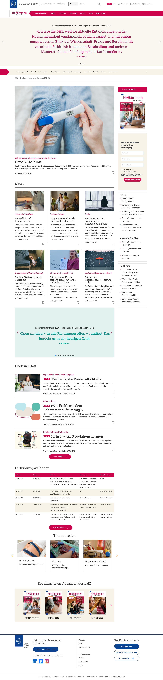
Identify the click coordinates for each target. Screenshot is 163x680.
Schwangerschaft (22, 72)
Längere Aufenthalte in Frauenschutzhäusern (62, 220)
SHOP (35, 4)
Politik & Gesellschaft (91, 72)
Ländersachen (113, 72)
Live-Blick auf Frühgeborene (23, 220)
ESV (16, 78)
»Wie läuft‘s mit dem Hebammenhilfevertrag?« (63, 407)
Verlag (44, 4)
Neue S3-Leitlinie (28, 162)
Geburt (33, 72)
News (53, 13)
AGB (62, 677)
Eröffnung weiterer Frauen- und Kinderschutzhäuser (96, 221)
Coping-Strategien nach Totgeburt (28, 278)
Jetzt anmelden (44, 649)
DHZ (20, 4)
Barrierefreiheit (91, 677)
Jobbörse (60, 4)
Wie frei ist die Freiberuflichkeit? (75, 379)
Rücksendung (84, 647)
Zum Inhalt (58, 457)
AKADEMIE (27, 4)
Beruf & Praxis (55, 72)
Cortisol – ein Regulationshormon (76, 436)
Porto (81, 643)
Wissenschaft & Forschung (72, 72)
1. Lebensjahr (43, 72)
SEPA (81, 665)
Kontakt (124, 646)
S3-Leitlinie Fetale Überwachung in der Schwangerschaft (130, 273)
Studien (62, 13)
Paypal (81, 658)
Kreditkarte (83, 661)
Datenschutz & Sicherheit (74, 677)
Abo (91, 13)
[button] (2, 41)
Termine (72, 13)
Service (51, 4)
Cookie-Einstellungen (117, 677)
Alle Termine (58, 527)
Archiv (82, 13)
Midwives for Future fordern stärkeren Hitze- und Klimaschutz (63, 280)
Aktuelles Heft (41, 13)
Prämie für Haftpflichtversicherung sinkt (98, 280)
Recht (103, 72)
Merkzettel (100, 13)
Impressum (103, 677)
